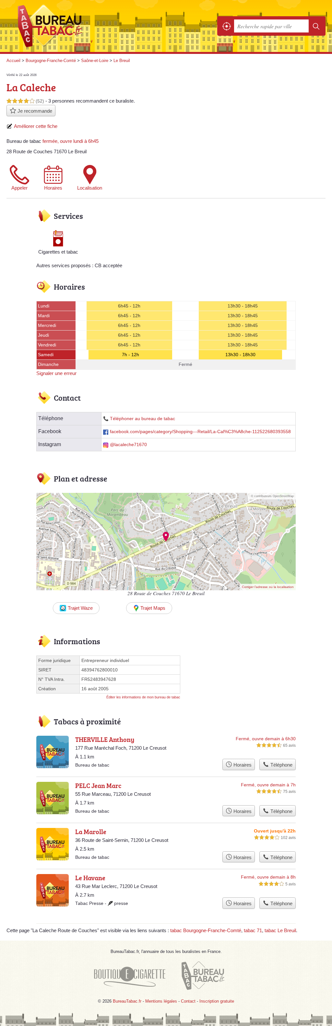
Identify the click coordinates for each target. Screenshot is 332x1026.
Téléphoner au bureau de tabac (142, 418)
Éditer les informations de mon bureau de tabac (143, 697)
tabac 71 (253, 930)
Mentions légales (161, 1001)
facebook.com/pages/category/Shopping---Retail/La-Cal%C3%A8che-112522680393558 (200, 431)
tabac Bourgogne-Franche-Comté (205, 930)
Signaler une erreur (56, 373)
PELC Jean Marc (98, 785)
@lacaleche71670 (128, 444)
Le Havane (90, 877)
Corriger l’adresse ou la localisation (268, 587)
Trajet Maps (152, 608)
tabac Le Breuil (280, 930)
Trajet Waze (80, 608)
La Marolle (90, 831)
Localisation (89, 188)
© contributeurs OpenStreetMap (272, 496)
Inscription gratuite (216, 1001)
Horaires (53, 188)
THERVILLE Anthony (104, 739)
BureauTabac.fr (53, 26)
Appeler (19, 188)
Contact (188, 1001)
